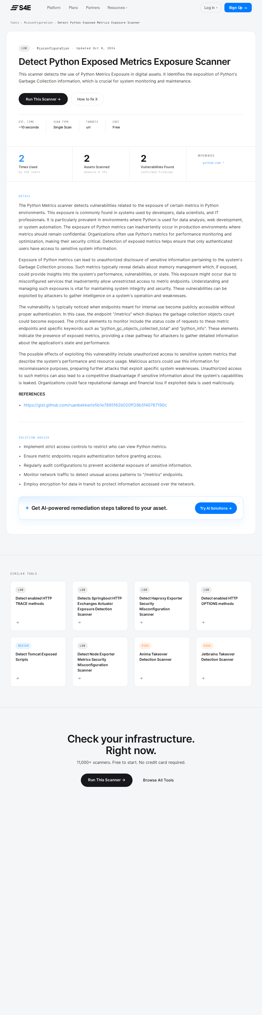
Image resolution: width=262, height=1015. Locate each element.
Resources (117, 7)
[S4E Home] (20, 7)
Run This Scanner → (43, 99)
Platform (54, 7)
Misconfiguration (38, 22)
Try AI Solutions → (216, 508)
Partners (93, 7)
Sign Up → (238, 7)
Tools (14, 22)
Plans (73, 7)
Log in (210, 7)
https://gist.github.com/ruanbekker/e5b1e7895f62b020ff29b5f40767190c (95, 405)
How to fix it (87, 99)
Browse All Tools (158, 780)
